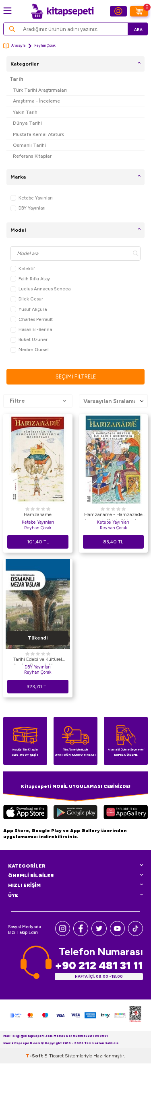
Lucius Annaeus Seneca (44, 289)
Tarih (16, 79)
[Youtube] (117, 934)
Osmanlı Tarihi (29, 145)
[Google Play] (75, 813)
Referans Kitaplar (32, 156)
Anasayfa (18, 45)
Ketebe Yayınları (36, 198)
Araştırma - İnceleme (36, 101)
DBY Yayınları (32, 208)
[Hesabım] (118, 11)
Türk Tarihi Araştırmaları (40, 90)
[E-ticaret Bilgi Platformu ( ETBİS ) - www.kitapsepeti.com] (135, 1015)
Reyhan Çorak (37, 528)
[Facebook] (80, 934)
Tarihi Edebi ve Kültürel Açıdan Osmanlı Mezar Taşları (37, 660)
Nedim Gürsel (34, 349)
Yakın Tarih (25, 112)
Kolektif (27, 268)
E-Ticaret (54, 1056)
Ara (138, 29)
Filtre (17, 400)
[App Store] (25, 813)
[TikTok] (135, 934)
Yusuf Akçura (33, 309)
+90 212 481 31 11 (99, 965)
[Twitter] (98, 934)
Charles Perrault (36, 319)
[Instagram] (62, 934)
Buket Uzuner (33, 339)
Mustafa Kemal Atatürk (38, 134)
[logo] (62, 11)
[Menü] (7, 10)
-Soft (35, 1056)
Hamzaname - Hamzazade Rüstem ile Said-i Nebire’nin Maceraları (113, 516)
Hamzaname (38, 514)
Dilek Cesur (31, 299)
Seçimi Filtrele (76, 377)
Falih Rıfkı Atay (34, 279)
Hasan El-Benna (35, 329)
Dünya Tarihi (27, 123)
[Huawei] (125, 813)
